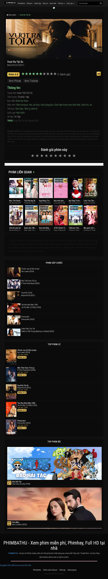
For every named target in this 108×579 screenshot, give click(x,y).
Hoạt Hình (53, 3)
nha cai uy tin (19, 565)
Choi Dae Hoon (61, 104)
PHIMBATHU (13, 553)
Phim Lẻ (45, 3)
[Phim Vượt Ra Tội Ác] (10, 2)
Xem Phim (14, 80)
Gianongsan (72, 570)
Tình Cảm (19, 108)
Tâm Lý (27, 108)
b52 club (28, 565)
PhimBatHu (21, 3)
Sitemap (62, 570)
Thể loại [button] (61, 3)
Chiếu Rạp (37, 3)
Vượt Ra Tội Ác (25, 15)
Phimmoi (30, 3)
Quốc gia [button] (70, 3)
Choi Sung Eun (47, 104)
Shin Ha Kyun (22, 104)
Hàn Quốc (20, 112)
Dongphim (4, 565)
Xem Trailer (30, 80)
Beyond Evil (33, 120)
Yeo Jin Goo (34, 104)
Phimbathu (37, 570)
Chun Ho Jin (86, 104)
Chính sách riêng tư (50, 570)
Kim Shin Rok (74, 104)
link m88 (11, 565)
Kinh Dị (34, 108)
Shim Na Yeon (22, 100)
